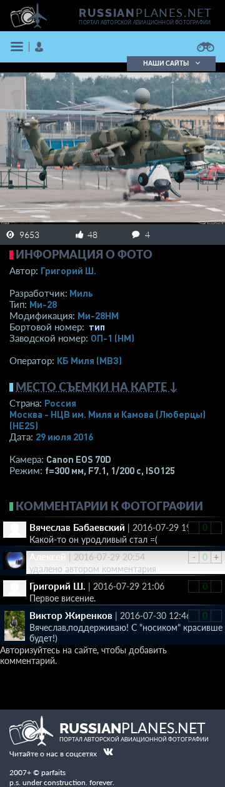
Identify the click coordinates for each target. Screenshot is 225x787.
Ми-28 (43, 304)
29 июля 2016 (64, 436)
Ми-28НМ (98, 315)
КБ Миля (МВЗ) (89, 360)
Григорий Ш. (68, 270)
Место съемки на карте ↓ (97, 387)
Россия (60, 402)
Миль (81, 293)
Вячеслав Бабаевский (77, 527)
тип (97, 326)
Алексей (47, 556)
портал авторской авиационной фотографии (145, 22)
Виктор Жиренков (70, 615)
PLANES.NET (145, 12)
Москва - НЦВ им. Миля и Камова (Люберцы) (107, 419)
